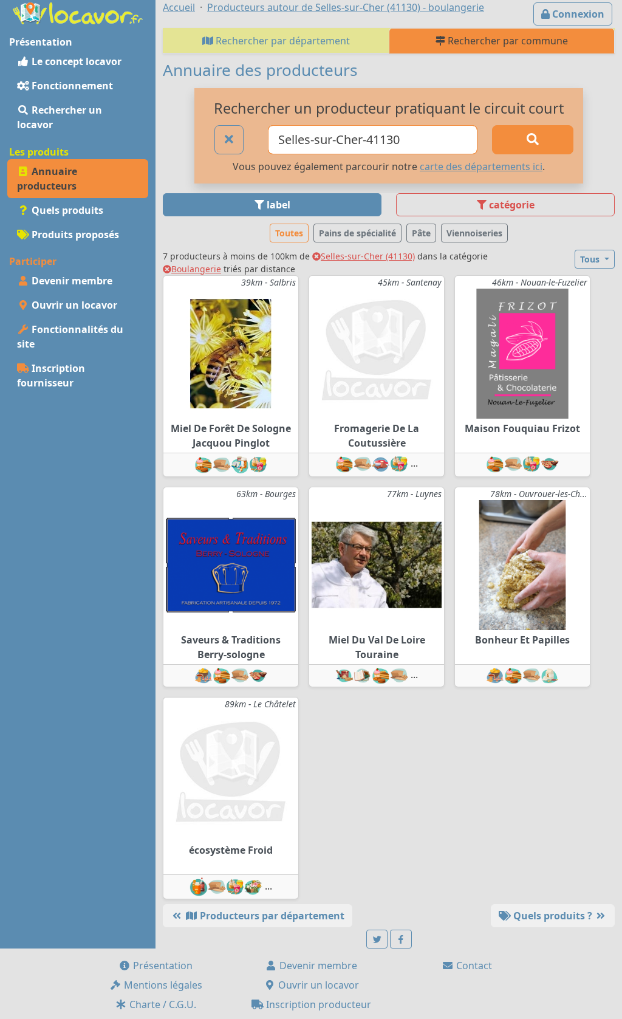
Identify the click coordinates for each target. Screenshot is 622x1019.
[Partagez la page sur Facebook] (401, 939)
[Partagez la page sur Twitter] (377, 939)
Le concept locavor (75, 61)
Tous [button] (591, 259)
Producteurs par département (270, 915)
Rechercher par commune (506, 40)
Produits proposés (74, 234)
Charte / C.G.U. (161, 1004)
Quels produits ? (553, 915)
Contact (473, 965)
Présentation (162, 965)
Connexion (577, 14)
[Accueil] (78, 12)
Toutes (289, 233)
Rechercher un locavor (59, 117)
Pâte (421, 233)
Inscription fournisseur (51, 375)
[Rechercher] (532, 139)
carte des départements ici (481, 166)
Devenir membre (70, 280)
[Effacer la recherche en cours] (229, 139)
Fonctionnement (71, 85)
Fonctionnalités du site (70, 337)
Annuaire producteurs (47, 179)
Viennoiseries (474, 233)
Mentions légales (161, 985)
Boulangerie (196, 269)
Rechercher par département (281, 40)
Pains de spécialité (357, 233)
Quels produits (66, 210)
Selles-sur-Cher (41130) (368, 256)
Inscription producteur (317, 1004)
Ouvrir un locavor (73, 305)
